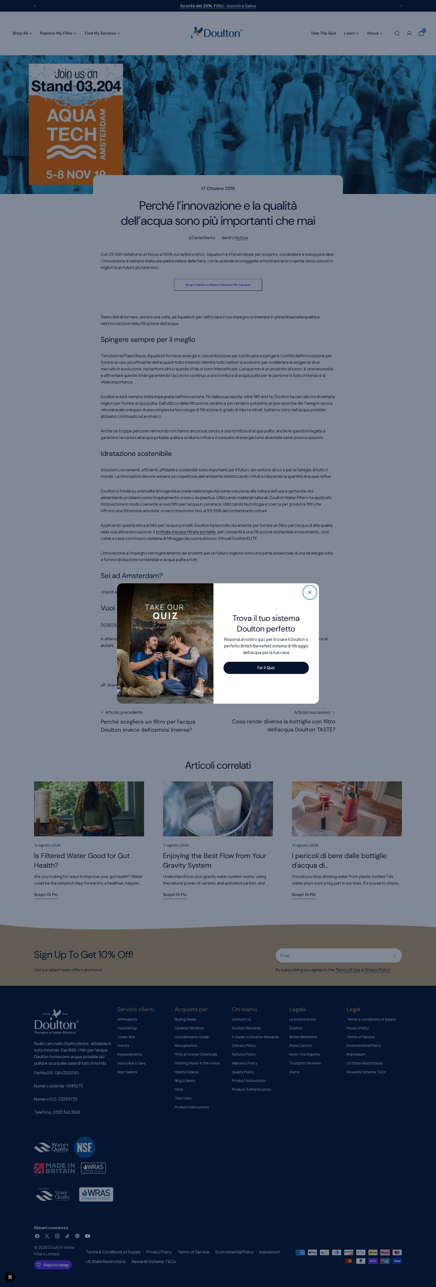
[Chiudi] (310, 592)
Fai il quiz (266, 667)
